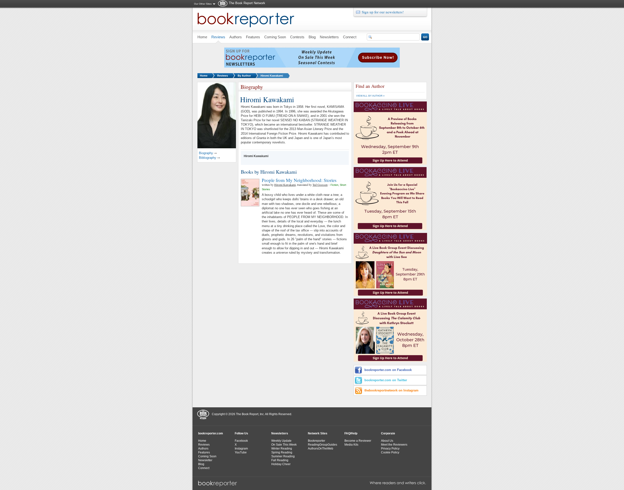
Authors (203, 448)
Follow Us (241, 433)
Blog (201, 464)
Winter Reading (281, 448)
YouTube (241, 452)
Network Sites (317, 433)
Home (203, 75)
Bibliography (207, 158)
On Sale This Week (284, 444)
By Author (244, 75)
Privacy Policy (390, 448)
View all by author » (370, 95)
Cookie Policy (390, 452)
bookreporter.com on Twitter (385, 380)
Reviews (222, 75)
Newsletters (279, 433)
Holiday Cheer (281, 464)
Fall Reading (279, 460)
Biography (206, 153)
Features (204, 452)
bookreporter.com (210, 433)
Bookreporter (316, 440)
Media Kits (351, 444)
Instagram (241, 448)
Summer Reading (283, 456)
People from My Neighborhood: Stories (299, 180)
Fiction (334, 184)
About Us (387, 440)
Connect (203, 468)
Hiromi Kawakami (272, 75)
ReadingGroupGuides (322, 444)
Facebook (241, 440)
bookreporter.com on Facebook (388, 370)
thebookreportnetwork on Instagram (391, 390)
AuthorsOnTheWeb (320, 448)
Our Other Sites (203, 3)
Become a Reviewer (357, 440)
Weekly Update (281, 440)
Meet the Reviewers (394, 444)
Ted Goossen (320, 185)
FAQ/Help (350, 433)
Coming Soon (207, 456)
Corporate (388, 433)
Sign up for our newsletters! (383, 12)
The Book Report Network (247, 3)
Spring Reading (281, 452)
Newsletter (205, 460)
